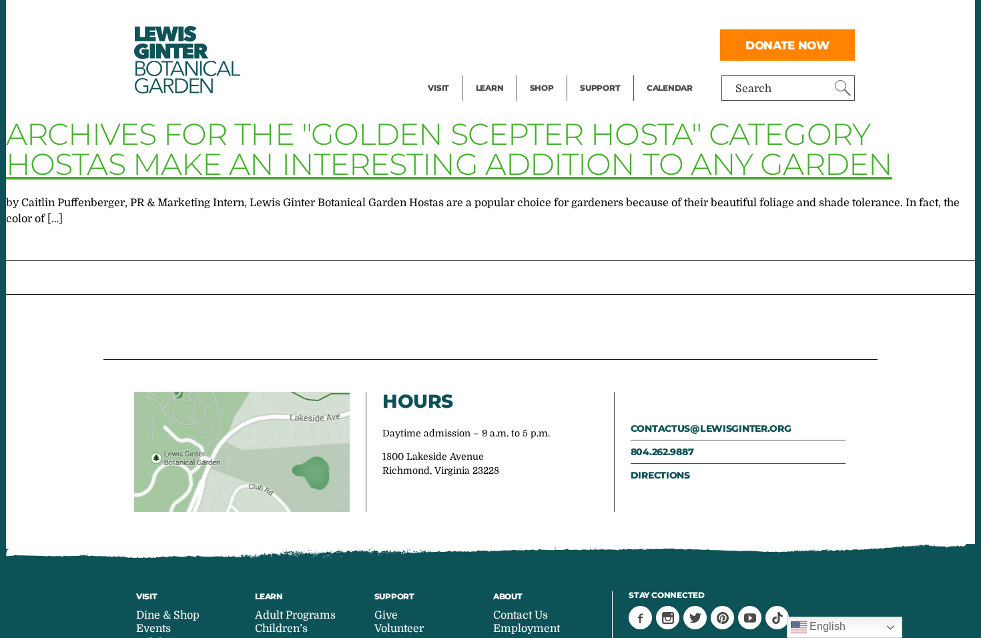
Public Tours (507, 17)
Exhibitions (457, 71)
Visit (438, 88)
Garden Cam (507, 44)
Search (753, 89)
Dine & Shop (168, 615)
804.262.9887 (662, 452)
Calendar (670, 88)
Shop (542, 88)
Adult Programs (295, 615)
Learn (490, 88)
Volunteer (604, 71)
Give (591, 44)
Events (445, 44)
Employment (526, 629)
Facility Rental (464, 17)
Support (600, 88)
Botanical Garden (186, 59)
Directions (660, 475)
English (826, 626)
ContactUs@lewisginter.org (711, 428)
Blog (486, 71)
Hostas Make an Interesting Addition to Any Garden (449, 163)
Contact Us (520, 615)
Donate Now (787, 45)
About (508, 596)
